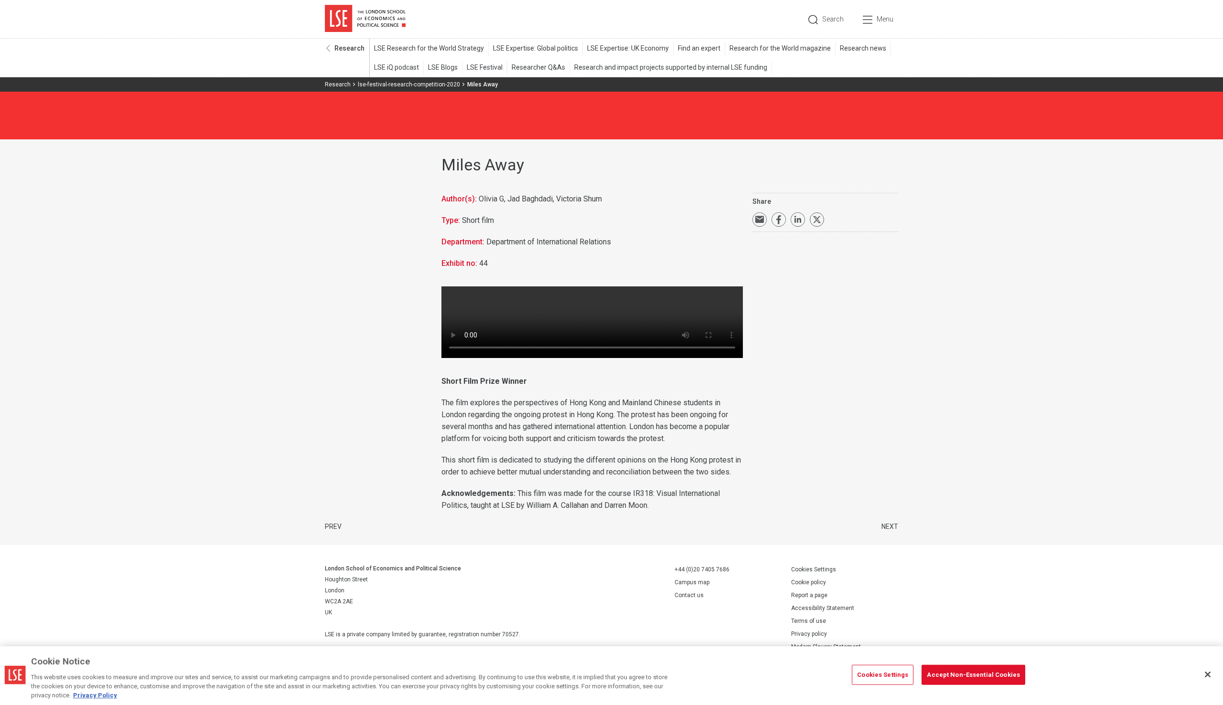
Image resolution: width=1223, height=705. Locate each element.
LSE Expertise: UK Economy (628, 48)
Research (349, 48)
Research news (863, 48)
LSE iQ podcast (396, 67)
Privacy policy (809, 634)
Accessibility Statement (822, 608)
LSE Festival (485, 67)
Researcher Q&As (538, 67)
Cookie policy (808, 582)
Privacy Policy (95, 695)
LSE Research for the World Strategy (429, 48)
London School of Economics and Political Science (365, 19)
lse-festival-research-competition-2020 (409, 84)
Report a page (809, 595)
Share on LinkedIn (798, 219)
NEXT (889, 526)
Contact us (689, 595)
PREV (333, 526)
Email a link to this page (759, 219)
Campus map (692, 582)
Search (833, 19)
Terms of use (808, 621)
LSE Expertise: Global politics (535, 48)
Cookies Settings (813, 569)
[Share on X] (817, 219)
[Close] (1207, 674)
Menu (885, 19)
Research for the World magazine (780, 48)
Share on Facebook (779, 219)
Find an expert (699, 48)
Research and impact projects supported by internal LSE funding (670, 67)
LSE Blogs (443, 67)
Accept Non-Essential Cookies (973, 674)
